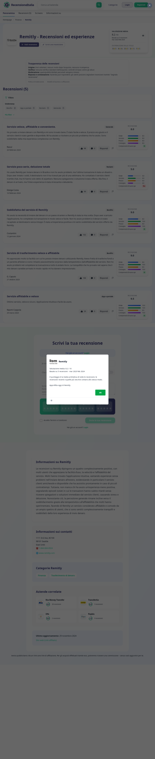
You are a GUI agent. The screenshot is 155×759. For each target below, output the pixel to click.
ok (100, 392)
